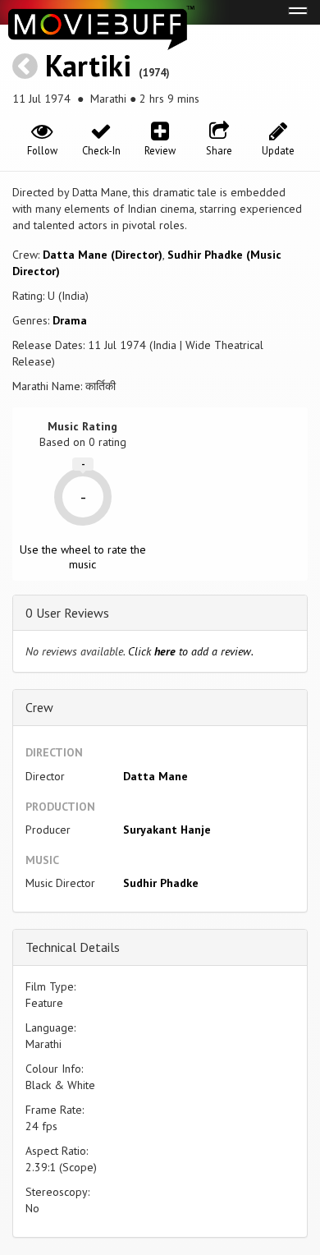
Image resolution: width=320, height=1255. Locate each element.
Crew (39, 707)
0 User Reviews (67, 613)
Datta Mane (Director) (102, 254)
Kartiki (88, 65)
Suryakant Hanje (167, 829)
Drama (70, 320)
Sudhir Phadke (161, 883)
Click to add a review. (191, 651)
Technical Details (72, 947)
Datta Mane (155, 776)
